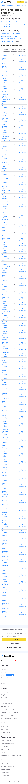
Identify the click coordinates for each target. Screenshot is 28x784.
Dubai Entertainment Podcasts (6, 190)
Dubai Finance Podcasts (4, 360)
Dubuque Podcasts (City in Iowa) (6, 309)
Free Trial (20, 2)
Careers (7, 675)
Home (3, 5)
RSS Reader (4, 729)
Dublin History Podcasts (4, 574)
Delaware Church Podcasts (4, 284)
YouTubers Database (7, 706)
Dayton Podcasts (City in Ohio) (6, 168)
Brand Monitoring (6, 740)
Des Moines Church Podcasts (5, 270)
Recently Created (6, 772)
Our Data (3, 672)
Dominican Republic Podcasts (5, 119)
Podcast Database (6, 698)
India (15, 36)
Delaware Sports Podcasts (4, 303)
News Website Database (8, 709)
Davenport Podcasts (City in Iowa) (6, 264)
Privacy (3, 681)
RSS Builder (4, 752)
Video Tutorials (5, 763)
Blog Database (5, 695)
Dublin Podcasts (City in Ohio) (6, 388)
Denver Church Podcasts (4, 244)
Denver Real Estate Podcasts (5, 354)
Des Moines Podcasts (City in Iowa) (6, 138)
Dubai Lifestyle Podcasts (4, 144)
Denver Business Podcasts (4, 417)
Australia (9, 36)
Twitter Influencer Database (9, 715)
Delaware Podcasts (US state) (6, 132)
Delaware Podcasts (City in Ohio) (6, 410)
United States (5, 33)
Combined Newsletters (7, 743)
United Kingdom (15, 33)
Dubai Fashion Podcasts (4, 382)
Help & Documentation (7, 766)
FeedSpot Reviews (6, 678)
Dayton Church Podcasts (4, 447)
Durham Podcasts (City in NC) (5, 107)
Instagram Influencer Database (9, 712)
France (3, 41)
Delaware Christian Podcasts (4, 331)
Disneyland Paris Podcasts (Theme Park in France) (5, 216)
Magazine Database (6, 701)
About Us (3, 669)
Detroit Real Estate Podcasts (5, 560)
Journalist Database (6, 703)
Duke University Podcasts (5, 348)
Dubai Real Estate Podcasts (5, 196)
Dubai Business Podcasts (4, 126)
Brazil (8, 41)
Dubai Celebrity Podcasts (4, 250)
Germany (12, 38)
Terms (3, 683)
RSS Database (5, 692)
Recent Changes (5, 769)
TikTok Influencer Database (9, 718)
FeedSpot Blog (5, 775)
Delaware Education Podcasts (5, 337)
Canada (3, 36)
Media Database (5, 732)
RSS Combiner (5, 749)
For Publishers (5, 726)
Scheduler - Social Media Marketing (11, 755)
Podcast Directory (11, 5)
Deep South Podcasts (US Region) (6, 113)
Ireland (19, 38)
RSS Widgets (4, 746)
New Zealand (5, 38)
